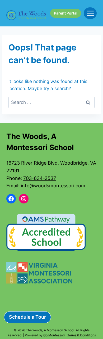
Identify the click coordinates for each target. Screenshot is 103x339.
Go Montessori (54, 335)
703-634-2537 (39, 178)
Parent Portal (65, 13)
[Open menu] (90, 13)
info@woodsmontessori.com (53, 185)
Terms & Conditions (81, 335)
